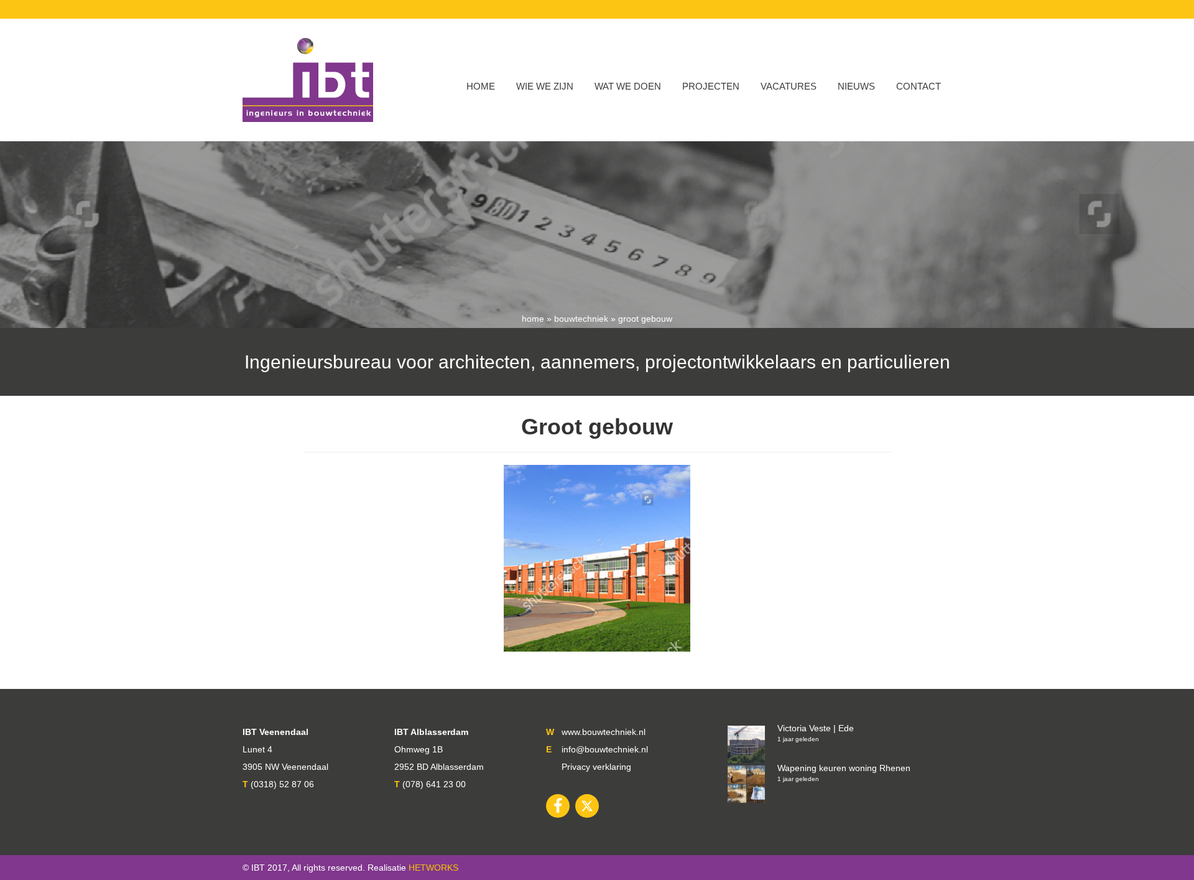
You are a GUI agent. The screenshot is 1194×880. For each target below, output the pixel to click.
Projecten (710, 86)
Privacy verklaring (596, 767)
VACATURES (789, 86)
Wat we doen (628, 86)
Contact (918, 86)
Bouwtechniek (581, 319)
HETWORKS (433, 868)
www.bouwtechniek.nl (604, 732)
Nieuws (856, 86)
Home (480, 86)
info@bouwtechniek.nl (605, 749)
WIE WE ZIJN (544, 86)
